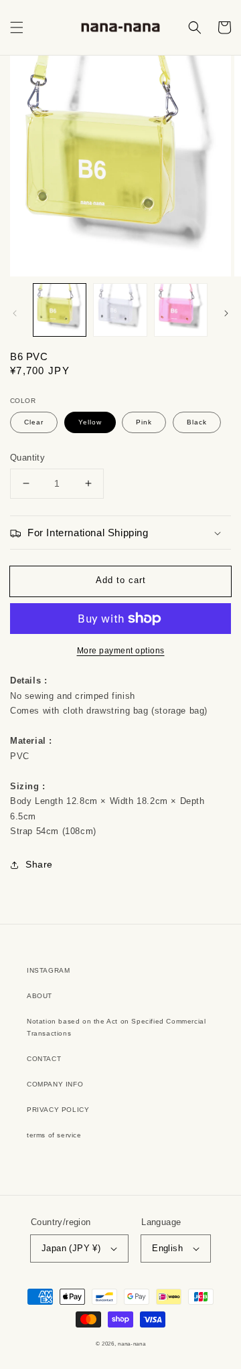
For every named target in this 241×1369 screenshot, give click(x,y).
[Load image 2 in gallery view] (120, 310)
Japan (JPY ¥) (71, 1248)
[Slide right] (226, 313)
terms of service (54, 1135)
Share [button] (39, 864)
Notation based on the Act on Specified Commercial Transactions (116, 1027)
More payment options (121, 650)
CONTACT (44, 1058)
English (167, 1248)
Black (197, 422)
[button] (16, 27)
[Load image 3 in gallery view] (181, 310)
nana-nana (131, 1343)
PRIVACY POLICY (58, 1109)
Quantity (27, 458)
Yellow (90, 422)
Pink (144, 422)
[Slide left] (14, 313)
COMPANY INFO (55, 1084)
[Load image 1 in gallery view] (59, 310)
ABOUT (39, 995)
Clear (34, 422)
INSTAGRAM (48, 970)
